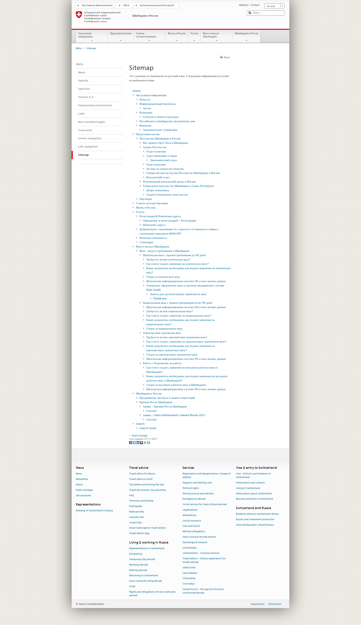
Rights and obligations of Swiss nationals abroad (152, 593)
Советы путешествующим (146, 35)
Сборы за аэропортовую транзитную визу (172, 354)
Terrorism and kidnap (141, 500)
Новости (145, 99)
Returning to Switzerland (143, 575)
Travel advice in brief (140, 479)
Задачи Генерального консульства (167, 194)
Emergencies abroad (194, 499)
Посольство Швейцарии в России (160, 138)
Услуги (194, 33)
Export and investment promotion (255, 519)
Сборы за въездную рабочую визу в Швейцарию (176, 385)
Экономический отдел (163, 160)
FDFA (126, 5)
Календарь (146, 112)
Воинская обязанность (153, 238)
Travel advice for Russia (142, 473)
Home (136, 91)
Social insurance (192, 520)
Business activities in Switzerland (254, 499)
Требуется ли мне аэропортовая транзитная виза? (176, 337)
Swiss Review (190, 573)
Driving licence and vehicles (198, 493)
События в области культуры (160, 117)
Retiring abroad (138, 570)
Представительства (120, 33)
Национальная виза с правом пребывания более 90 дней (177, 303)
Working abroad (138, 564)
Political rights (191, 488)
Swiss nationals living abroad (145, 580)
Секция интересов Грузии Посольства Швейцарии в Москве (183, 173)
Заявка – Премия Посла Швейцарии (165, 406)
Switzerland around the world (157, 5)
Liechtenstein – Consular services (201, 553)
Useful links (189, 567)
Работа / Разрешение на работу (162, 363)
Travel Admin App (139, 533)
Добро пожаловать (157, 190)
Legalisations (190, 509)
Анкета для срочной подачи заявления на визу (178, 294)
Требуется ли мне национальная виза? (169, 311)
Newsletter (82, 479)
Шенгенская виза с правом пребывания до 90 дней (174, 255)
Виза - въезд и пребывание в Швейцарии (164, 251)
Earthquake (135, 506)
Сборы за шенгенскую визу (163, 277)
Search (140, 424)
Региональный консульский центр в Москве (169, 181)
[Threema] (141, 442)
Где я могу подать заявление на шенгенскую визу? (177, 264)
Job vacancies (83, 495)
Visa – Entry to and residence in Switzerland (253, 475)
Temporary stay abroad (142, 559)
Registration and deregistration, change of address (207, 475)
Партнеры (146, 199)
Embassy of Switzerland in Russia (94, 510)
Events (79, 484)
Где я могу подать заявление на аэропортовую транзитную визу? (186, 341)
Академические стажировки (160, 130)
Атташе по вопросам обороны (165, 169)
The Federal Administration (97, 5)
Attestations (189, 515)
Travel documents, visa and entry (147, 490)
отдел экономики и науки (161, 156)
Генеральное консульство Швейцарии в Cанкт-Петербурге (178, 186)
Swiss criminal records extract (199, 536)
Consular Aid (136, 517)
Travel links (135, 522)
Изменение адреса (154, 225)
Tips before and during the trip (146, 484)
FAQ (131, 495)
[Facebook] (131, 442)
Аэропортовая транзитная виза (162, 333)
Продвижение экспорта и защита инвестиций (167, 398)
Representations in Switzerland (147, 548)
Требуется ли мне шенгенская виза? (168, 259)
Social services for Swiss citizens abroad (205, 504)
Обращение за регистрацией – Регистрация (169, 220)
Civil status (189, 583)
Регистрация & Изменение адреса (160, 216)
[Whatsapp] (145, 442)
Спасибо (151, 411)
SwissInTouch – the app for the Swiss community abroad (203, 591)
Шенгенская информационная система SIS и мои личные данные (186, 281)
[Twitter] (134, 442)
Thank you (160, 298)
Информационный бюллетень (158, 104)
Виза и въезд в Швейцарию (211, 35)
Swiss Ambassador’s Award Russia (255, 524)
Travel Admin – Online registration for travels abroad (204, 560)
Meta (79, 48)
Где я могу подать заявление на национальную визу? (178, 315)
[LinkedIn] (138, 442)
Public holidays (84, 490)
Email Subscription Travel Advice (147, 528)
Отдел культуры (156, 164)
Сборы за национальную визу (164, 328)
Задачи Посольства (154, 147)
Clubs (132, 586)
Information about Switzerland (254, 493)
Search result (148, 428)
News (79, 473)
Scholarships (190, 547)
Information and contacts (250, 482)
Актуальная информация (85, 35)
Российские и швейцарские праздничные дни (167, 121)
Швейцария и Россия (246, 33)
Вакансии (145, 125)
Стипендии (146, 242)
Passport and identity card (197, 482)
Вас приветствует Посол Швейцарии (165, 143)
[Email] (148, 442)
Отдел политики (156, 151)
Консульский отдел (158, 177)
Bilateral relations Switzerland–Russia (257, 514)
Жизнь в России (177, 33)
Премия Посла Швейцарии (156, 402)
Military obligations (194, 531)
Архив (147, 108)
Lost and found (191, 526)
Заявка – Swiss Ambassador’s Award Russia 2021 (174, 415)
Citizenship (189, 578)
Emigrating (135, 553)
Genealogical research (195, 542)
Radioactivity (136, 511)
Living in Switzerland (248, 488)
